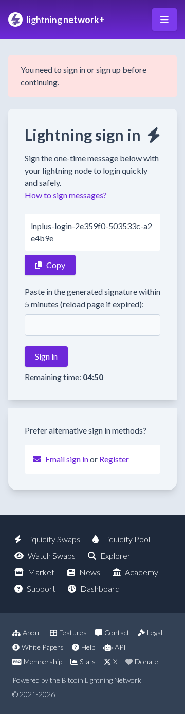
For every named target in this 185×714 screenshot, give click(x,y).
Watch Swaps (52, 555)
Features (73, 632)
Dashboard (100, 588)
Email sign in (66, 459)
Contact (117, 632)
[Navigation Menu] (164, 19)
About (32, 632)
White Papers (43, 647)
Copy (55, 265)
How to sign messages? (66, 195)
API (120, 647)
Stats (88, 661)
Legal (154, 632)
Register (114, 459)
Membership (43, 661)
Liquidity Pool (126, 539)
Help (88, 647)
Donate (146, 661)
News (89, 572)
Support (41, 588)
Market (41, 572)
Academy (141, 572)
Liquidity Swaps (53, 539)
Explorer (115, 555)
